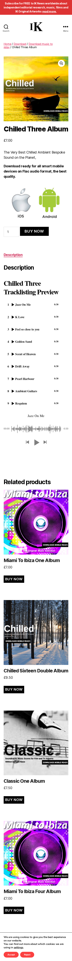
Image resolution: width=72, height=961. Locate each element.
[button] (61, 63)
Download (20, 43)
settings (18, 947)
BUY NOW (34, 231)
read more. (49, 11)
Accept (11, 954)
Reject (27, 954)
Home (7, 43)
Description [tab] (13, 255)
